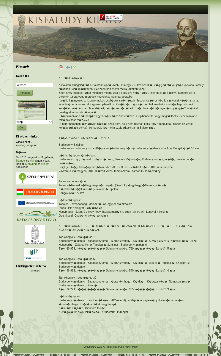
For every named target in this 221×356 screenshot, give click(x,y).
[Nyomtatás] (68, 67)
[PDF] (61, 67)
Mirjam (45, 164)
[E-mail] (75, 67)
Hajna (33, 160)
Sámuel (20, 160)
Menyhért (31, 164)
